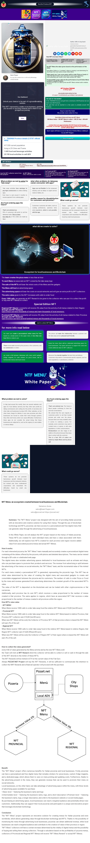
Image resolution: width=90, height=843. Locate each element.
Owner (6, 165)
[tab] (22, 139)
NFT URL (52, 165)
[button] (45, 4)
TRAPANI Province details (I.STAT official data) (22, 139)
